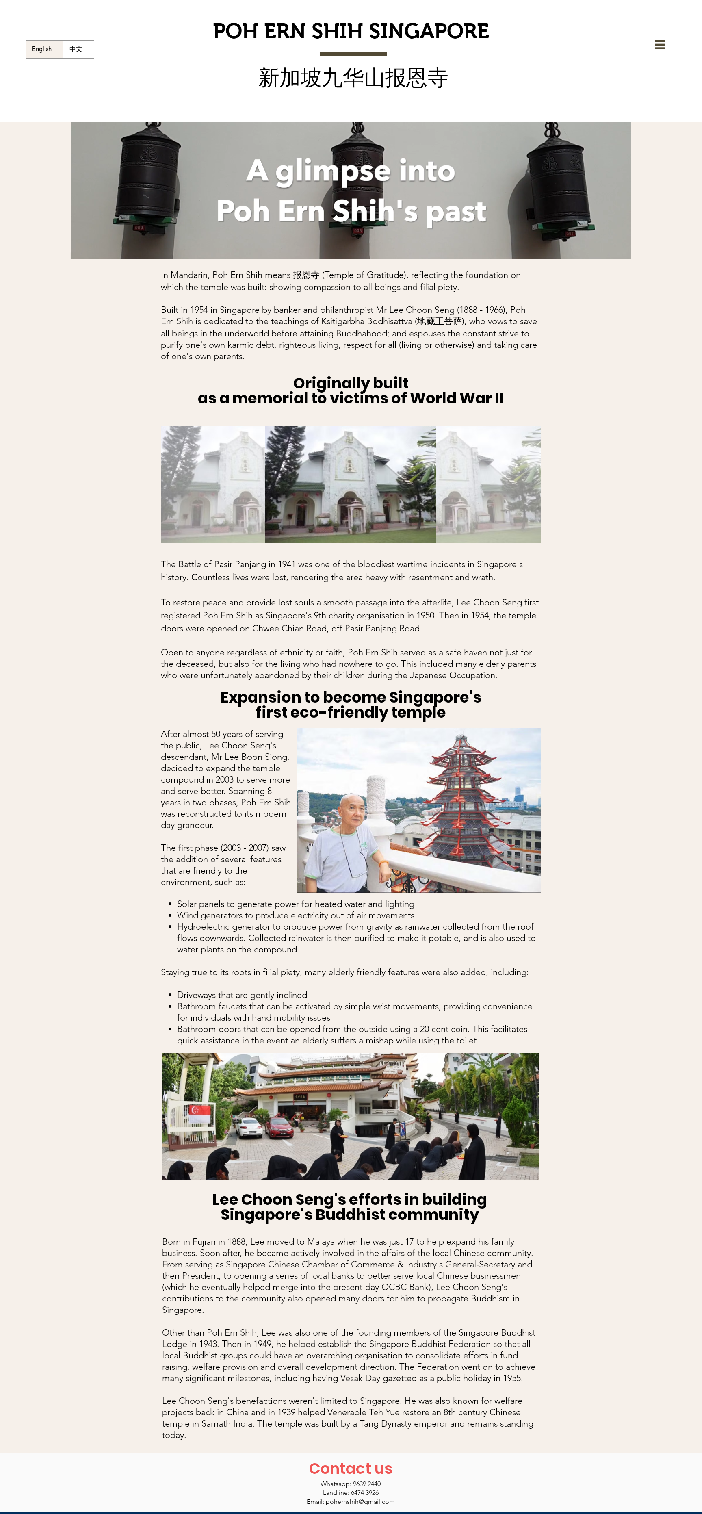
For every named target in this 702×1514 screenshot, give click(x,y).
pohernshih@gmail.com (360, 1501)
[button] (660, 44)
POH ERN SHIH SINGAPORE (351, 31)
